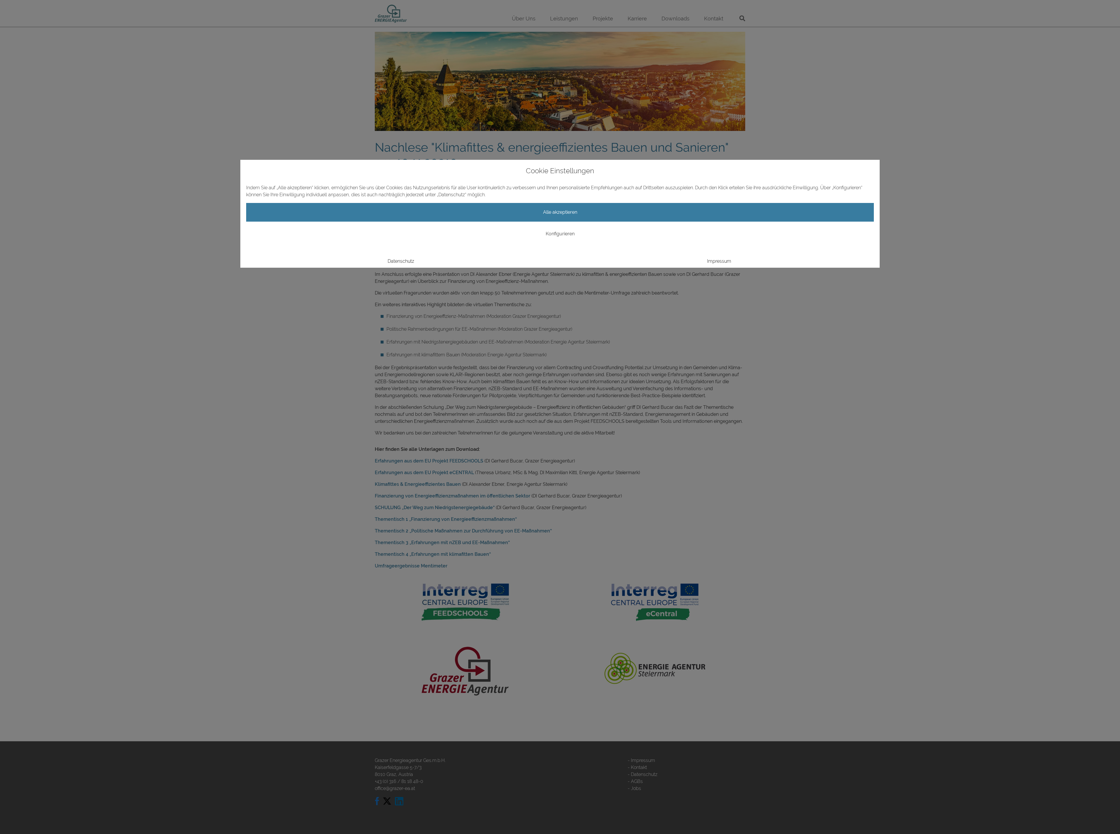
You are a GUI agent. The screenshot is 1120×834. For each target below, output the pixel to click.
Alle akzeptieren (560, 212)
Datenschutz (401, 261)
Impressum (719, 261)
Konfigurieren (560, 233)
